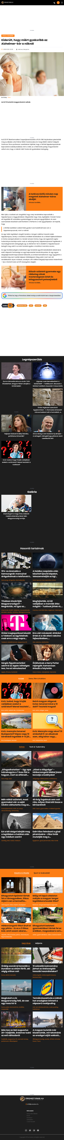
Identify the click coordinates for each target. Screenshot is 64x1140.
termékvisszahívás (42, 1007)
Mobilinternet (12, 642)
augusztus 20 (12, 1039)
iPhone (8, 672)
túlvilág (3, 841)
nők (45, 305)
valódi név (12, 710)
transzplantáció (6, 809)
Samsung (4, 580)
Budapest (7, 740)
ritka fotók (54, 841)
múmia (35, 610)
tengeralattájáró (45, 905)
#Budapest (13, 1041)
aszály (9, 612)
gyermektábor (42, 935)
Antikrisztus (53, 779)
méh (14, 809)
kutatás (38, 305)
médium (17, 841)
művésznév (20, 710)
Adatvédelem (30, 1119)
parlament (5, 1041)
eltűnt (8, 975)
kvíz (2, 710)
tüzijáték (4, 1039)
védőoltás (45, 642)
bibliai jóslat (44, 779)
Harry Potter (37, 672)
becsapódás (46, 580)
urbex (34, 935)
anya (21, 809)
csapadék (4, 1009)
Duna (3, 975)
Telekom (4, 642)
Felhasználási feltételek (32, 1113)
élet (8, 841)
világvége (36, 779)
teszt (45, 740)
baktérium (36, 1009)
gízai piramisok (45, 841)
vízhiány (15, 612)
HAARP (11, 610)
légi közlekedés (6, 937)
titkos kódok (11, 935)
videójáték (45, 672)
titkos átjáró (14, 905)
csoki (51, 1007)
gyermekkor (44, 809)
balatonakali (56, 935)
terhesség (15, 811)
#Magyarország (24, 612)
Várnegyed (5, 905)
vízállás (21, 1007)
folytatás (53, 672)
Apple (3, 672)
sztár (6, 710)
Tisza (38, 1041)
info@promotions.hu (32, 1104)
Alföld (52, 1039)
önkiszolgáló (37, 975)
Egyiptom (36, 841)
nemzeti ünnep (23, 1039)
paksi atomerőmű (12, 1007)
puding (55, 1007)
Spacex (39, 580)
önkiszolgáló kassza (49, 975)
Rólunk (28, 1115)
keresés (13, 975)
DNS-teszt (36, 809)
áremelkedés (20, 580)
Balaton (35, 905)
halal (12, 841)
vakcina (38, 642)
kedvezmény (37, 977)
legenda (54, 905)
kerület (14, 740)
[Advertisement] (32, 122)
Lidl (34, 1007)
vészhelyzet (25, 935)
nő (17, 809)
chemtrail (4, 610)
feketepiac (59, 610)
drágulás (12, 580)
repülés (3, 935)
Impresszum (29, 1117)
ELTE (31, 305)
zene (46, 710)
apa (10, 779)
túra (2, 779)
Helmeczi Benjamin (23, 49)
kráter (54, 580)
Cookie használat (31, 1121)
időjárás (17, 610)
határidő (14, 672)
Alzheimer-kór (22, 305)
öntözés (57, 1039)
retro (37, 710)
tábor (50, 935)
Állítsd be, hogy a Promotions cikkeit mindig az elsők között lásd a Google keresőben (34, 295)
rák (34, 642)
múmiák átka (43, 610)
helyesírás (39, 740)
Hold (34, 580)
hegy (6, 779)
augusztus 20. (22, 642)
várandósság (6, 811)
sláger (42, 710)
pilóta (18, 935)
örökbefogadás (54, 809)
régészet (51, 610)
